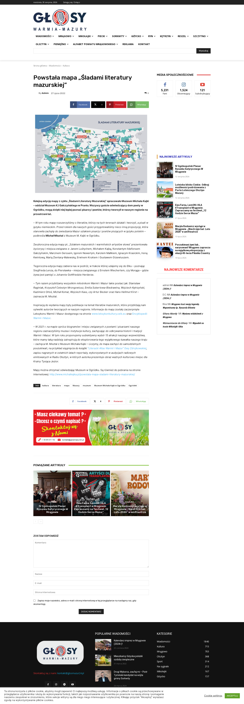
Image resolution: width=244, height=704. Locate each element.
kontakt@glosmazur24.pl (70, 673)
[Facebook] (48, 684)
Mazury (76, 385)
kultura (45, 385)
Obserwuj (184, 83)
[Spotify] (64, 684)
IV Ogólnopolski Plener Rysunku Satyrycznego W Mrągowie (52, 509)
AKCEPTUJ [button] (232, 695)
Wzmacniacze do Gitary (175, 323)
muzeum (87, 385)
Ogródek (133, 385)
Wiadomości (55, 65)
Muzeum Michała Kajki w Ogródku (109, 385)
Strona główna (40, 65)
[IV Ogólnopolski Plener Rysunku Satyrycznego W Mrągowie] (52, 493)
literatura (56, 385)
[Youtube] (72, 684)
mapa (66, 385)
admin (45, 93)
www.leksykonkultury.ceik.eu (109, 313)
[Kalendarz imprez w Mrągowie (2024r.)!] (103, 644)
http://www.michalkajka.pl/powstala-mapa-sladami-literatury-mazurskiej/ (92, 374)
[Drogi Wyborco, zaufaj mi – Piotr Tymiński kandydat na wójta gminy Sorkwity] (103, 676)
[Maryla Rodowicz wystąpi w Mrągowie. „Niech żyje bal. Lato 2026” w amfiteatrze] (130, 493)
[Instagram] (56, 684)
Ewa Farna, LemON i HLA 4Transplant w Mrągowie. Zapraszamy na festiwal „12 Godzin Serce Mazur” (91, 508)
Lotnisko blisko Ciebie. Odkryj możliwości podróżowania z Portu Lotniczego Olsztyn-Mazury (192, 188)
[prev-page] (35, 521)
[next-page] (41, 521)
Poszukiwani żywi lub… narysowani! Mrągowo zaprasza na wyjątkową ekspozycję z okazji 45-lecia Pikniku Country (192, 248)
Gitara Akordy (170, 313)
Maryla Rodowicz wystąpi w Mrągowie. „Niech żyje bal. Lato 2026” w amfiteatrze (130, 509)
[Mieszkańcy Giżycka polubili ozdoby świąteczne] (103, 660)
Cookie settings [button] (213, 695)
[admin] (36, 93)
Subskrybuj (203, 83)
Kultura (66, 65)
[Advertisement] (184, 126)
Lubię (165, 83)
